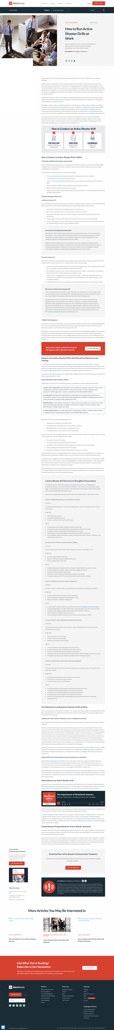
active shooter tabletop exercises (50, 370)
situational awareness (60, 311)
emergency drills (85, 751)
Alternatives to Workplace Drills (16, 899)
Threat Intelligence (45, 991)
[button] (66, 61)
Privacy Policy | (67, 1028)
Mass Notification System (47, 989)
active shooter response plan (95, 107)
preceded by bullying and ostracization (81, 820)
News (85, 996)
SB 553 (63, 99)
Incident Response (45, 998)
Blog (63, 993)
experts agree (60, 109)
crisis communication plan (58, 181)
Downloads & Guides (67, 989)
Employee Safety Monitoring (48, 996)
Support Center (66, 998)
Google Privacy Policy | (90, 1028)
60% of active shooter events (76, 772)
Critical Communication (89, 1009)
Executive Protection (89, 1011)
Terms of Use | (60, 1028)
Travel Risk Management (47, 993)
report (54, 738)
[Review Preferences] (3, 1027)
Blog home (13, 10)
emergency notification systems (90, 606)
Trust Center (65, 1000)
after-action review (79, 331)
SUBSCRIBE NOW (89, 967)
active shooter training (87, 109)
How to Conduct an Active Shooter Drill (17, 892)
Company (86, 989)
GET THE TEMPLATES (16, 863)
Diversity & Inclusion (89, 993)
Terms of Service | (81, 1028)
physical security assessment (59, 176)
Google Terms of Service (100, 1028)
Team (85, 991)
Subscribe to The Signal (68, 996)
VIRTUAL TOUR (99, 3)
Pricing (42, 1002)
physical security (82, 809)
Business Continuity (89, 1013)
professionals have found (55, 761)
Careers (86, 998)
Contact (86, 1000)
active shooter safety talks (55, 786)
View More (86, 1018)
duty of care (44, 339)
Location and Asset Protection (91, 1016)
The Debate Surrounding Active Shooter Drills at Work (16, 896)
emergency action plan (95, 113)
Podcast (64, 991)
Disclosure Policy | (73, 1028)
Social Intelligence (45, 1000)
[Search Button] (23, 1000)
